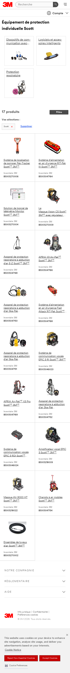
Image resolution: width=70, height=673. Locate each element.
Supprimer (26, 126)
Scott (6, 127)
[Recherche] (55, 4)
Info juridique (24, 612)
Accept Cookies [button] (49, 658)
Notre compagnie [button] (19, 570)
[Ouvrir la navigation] (65, 4)
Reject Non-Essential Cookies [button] (21, 658)
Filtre (59, 112)
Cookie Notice (13, 650)
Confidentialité (40, 612)
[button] (16, 666)
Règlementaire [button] (17, 581)
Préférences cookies (28, 615)
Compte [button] (58, 13)
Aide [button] (8, 592)
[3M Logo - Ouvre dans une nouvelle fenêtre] (8, 4)
